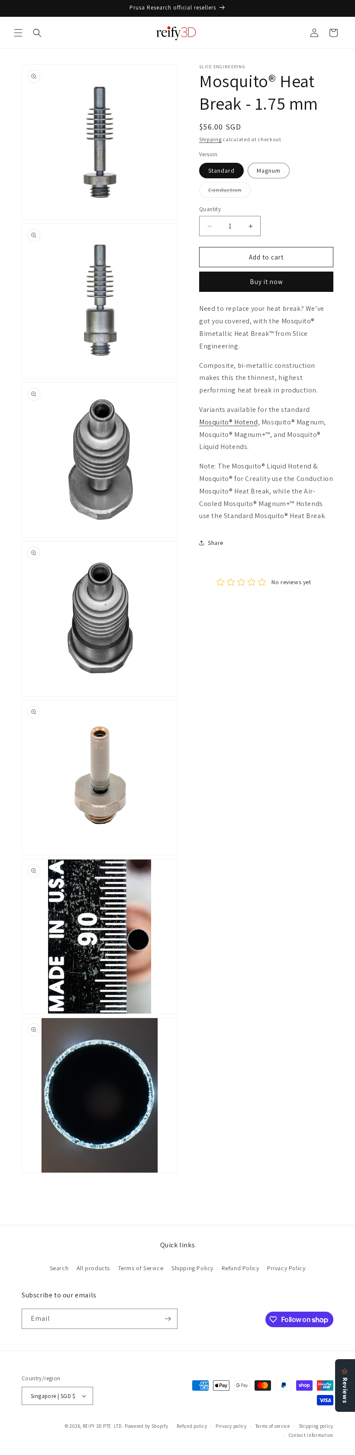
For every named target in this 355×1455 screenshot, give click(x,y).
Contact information (311, 1435)
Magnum (269, 170)
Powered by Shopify (146, 1426)
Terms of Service (141, 1268)
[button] (18, 32)
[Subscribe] (167, 1319)
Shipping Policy (192, 1268)
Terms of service (272, 1426)
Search (59, 1268)
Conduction (229, 192)
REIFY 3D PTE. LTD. (103, 1426)
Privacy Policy (286, 1268)
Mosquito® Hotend (228, 422)
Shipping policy (316, 1426)
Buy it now (266, 282)
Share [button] (215, 543)
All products (93, 1268)
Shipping (210, 139)
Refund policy (192, 1426)
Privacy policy (231, 1426)
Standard (221, 170)
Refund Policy (240, 1268)
